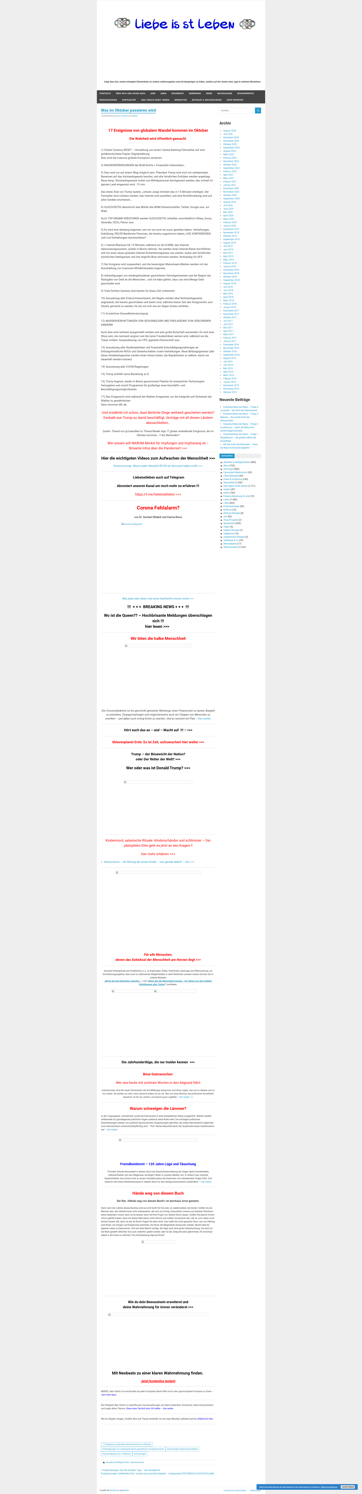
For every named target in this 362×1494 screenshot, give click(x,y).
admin (134, 116)
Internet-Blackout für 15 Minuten (116, 1454)
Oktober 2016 (230, 351)
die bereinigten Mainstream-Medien (182, 1449)
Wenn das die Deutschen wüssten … (123, 981)
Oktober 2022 (230, 164)
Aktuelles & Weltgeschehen (207, 100)
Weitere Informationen (329, 1487)
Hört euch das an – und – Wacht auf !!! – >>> (158, 730)
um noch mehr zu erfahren (175, 486)
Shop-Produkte (235, 100)
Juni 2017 (228, 324)
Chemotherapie (231, 475)
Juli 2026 (228, 134)
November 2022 (231, 161)
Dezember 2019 (231, 229)
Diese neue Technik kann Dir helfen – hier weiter (149, 1408)
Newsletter (180, 100)
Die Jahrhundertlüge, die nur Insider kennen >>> (158, 1062)
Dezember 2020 (231, 188)
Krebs (209, 93)
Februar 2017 (230, 337)
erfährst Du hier (205, 1418)
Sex (225, 516)
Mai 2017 (228, 327)
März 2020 (228, 219)
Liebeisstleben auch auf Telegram (158, 477)
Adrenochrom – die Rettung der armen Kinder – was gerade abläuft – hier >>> (149, 862)
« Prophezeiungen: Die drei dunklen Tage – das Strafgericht (130, 1470)
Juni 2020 (228, 208)
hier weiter (204, 718)
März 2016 (228, 375)
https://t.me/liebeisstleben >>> (158, 494)
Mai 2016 (228, 368)
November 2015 (231, 388)
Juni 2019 (228, 249)
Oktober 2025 (230, 144)
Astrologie (228, 469)
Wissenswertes (245, 93)
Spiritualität (129, 100)
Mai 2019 (228, 253)
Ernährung (195, 93)
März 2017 (228, 334)
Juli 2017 (228, 320)
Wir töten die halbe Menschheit (158, 638)
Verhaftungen (140, 1454)
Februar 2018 (230, 304)
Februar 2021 (230, 181)
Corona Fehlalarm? (158, 508)
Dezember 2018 (231, 270)
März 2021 (228, 178)
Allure (226, 465)
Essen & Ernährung (232, 479)
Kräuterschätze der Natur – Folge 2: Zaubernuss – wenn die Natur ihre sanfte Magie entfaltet (239, 427)
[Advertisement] (182, 57)
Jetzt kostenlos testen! (158, 1381)
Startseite (105, 93)
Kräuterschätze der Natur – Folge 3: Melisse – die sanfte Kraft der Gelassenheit (239, 417)
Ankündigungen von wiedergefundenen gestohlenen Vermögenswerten (133, 1449)
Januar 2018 (229, 307)
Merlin (126, 1490)
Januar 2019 (229, 266)
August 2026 (229, 130)
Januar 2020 (229, 225)
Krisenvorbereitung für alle (236, 496)
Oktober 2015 (230, 392)
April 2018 (228, 297)
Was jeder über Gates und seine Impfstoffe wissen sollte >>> (158, 598)
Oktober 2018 (230, 276)
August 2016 (229, 358)
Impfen (226, 489)
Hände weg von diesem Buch (158, 1193)
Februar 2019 (230, 263)
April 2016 (228, 371)
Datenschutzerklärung (235, 1490)
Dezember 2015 (231, 385)
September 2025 (231, 147)
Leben (163, 93)
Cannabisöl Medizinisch (235, 472)
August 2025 (229, 151)
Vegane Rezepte (231, 530)
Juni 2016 (228, 365)
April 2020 (228, 215)
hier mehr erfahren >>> (158, 854)
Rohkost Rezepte (231, 513)
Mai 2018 (228, 293)
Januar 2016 (229, 382)
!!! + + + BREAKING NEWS (151, 606)
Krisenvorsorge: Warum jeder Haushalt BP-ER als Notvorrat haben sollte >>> (158, 465)
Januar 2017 (229, 341)
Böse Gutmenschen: (158, 1074)
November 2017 (231, 314)
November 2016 (231, 348)
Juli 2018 (228, 287)
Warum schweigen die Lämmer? (158, 1108)
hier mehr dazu (109, 1394)
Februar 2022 (230, 171)
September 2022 (231, 168)
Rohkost (227, 509)
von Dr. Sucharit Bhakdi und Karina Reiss (158, 517)
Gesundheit (177, 93)
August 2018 (229, 283)
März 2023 (228, 154)
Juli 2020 (228, 205)
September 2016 (231, 354)
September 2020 (231, 198)
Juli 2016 (228, 361)
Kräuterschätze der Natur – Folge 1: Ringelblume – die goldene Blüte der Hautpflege (239, 437)
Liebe (152, 93)
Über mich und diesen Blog (130, 93)
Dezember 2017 (231, 310)
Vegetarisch (229, 533)
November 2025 (231, 141)
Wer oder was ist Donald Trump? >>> (158, 768)
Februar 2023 (230, 157)
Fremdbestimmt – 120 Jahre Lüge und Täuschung (158, 1164)
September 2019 (231, 239)
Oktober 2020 (230, 195)
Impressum (255, 1490)
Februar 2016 (230, 378)
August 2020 (229, 202)
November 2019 (231, 232)
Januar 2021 (229, 185)
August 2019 (229, 242)
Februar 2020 (230, 222)
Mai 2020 (228, 212)
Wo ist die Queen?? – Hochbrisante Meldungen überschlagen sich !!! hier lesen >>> (158, 621)
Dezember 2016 (231, 344)
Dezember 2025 (231, 137)
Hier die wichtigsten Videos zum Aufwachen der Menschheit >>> (158, 458)
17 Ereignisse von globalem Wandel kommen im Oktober (126, 1444)
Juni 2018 (228, 290)
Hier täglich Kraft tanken (155, 100)
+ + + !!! (182, 606)
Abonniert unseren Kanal (136, 486)
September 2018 (231, 280)
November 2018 (231, 273)
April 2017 (228, 331)
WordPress (114, 1490)
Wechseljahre (224, 93)
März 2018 (228, 300)
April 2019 (228, 256)
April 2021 (228, 174)
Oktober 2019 (230, 236)
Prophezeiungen (108, 100)
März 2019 (228, 259)
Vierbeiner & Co (231, 540)
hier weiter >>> (186, 1097)
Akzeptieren (348, 1487)
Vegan (226, 526)
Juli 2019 (228, 246)
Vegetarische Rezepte (234, 537)
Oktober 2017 (230, 317)
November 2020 (231, 191)
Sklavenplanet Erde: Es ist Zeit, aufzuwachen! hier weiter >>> (158, 742)
